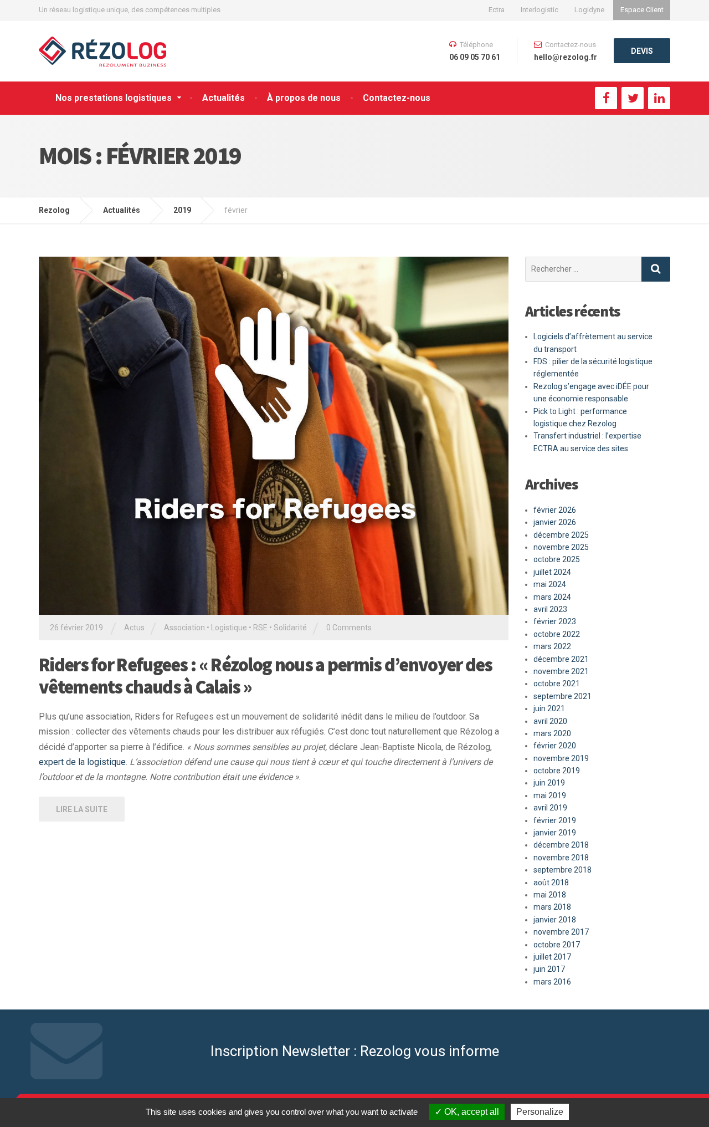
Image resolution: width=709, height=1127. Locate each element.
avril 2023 (550, 609)
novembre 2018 (561, 857)
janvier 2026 (554, 522)
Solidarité (290, 627)
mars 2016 (552, 981)
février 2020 (554, 745)
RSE (260, 627)
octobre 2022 (556, 634)
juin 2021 (549, 708)
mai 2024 (549, 584)
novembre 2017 (561, 931)
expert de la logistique (82, 762)
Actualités (223, 98)
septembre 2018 (562, 869)
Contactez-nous (396, 98)
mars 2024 (552, 597)
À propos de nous (304, 98)
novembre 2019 (561, 758)
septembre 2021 (562, 696)
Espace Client (642, 10)
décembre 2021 (561, 659)
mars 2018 (552, 906)
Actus (134, 627)
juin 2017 (549, 969)
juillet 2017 (552, 956)
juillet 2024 (552, 572)
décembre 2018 (561, 844)
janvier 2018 (554, 919)
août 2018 (551, 882)
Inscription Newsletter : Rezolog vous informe (354, 1051)
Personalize (539, 1111)
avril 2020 (550, 721)
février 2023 (554, 621)
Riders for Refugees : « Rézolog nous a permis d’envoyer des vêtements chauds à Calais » (265, 676)
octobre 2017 (556, 944)
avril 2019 (550, 807)
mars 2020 (552, 733)
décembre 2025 (561, 535)
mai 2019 (549, 795)
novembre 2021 (561, 671)
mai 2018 (549, 894)
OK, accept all (470, 1111)
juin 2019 (549, 782)
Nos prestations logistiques (113, 98)
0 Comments (349, 627)
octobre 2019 (556, 770)
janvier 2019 (554, 832)
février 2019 (554, 820)
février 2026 (554, 510)
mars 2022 (552, 646)
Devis (642, 51)
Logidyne (589, 10)
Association (184, 627)
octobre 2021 (556, 683)
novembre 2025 (561, 547)
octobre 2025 (556, 559)
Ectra (497, 10)
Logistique (229, 627)
